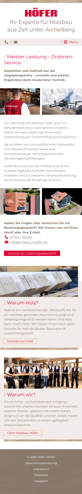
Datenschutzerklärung (41, 463)
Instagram (41, 481)
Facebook (41, 475)
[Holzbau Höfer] (41, 12)
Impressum (41, 469)
